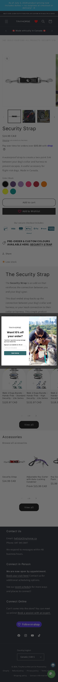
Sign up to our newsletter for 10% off (13, 345)
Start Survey (15, 353)
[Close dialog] (54, 318)
